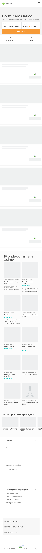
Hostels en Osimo (12, 500)
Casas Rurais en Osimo (27, 430)
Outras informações (13, 465)
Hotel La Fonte (9, 346)
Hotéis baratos (11, 469)
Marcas (8, 445)
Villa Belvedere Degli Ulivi (11, 282)
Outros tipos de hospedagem (17, 490)
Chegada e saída (27, 23)
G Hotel (6, 315)
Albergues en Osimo (13, 503)
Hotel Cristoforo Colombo (9, 375)
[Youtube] (26, 540)
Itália (7, 448)
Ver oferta (35, 77)
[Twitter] (20, 540)
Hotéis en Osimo (9, 429)
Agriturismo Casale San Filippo (30, 403)
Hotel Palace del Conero (27, 282)
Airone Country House (29, 374)
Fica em (9, 441)
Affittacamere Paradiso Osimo (30, 315)
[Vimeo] (23, 540)
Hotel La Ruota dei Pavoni (28, 347)
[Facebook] (17, 540)
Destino (5, 23)
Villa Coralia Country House (11, 403)
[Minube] (7, 3)
